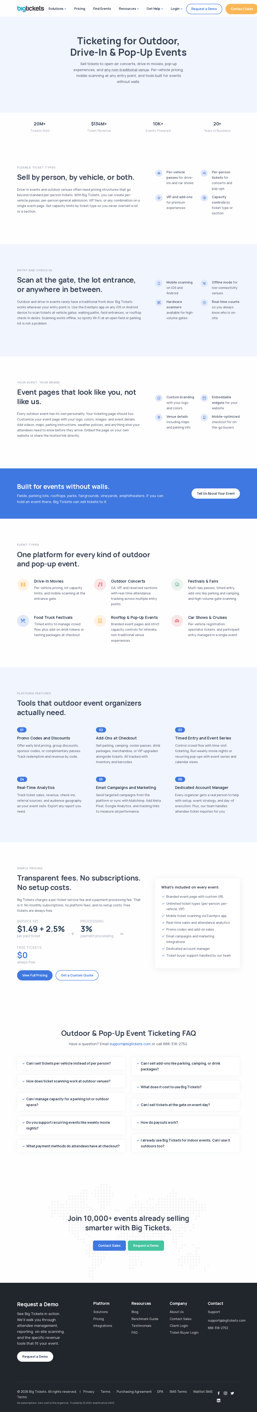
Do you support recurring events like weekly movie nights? (68, 1125)
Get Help (153, 8)
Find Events (102, 8)
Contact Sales (109, 1245)
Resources (127, 8)
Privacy (88, 1391)
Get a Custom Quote (77, 975)
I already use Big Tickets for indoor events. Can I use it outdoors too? (185, 1143)
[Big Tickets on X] (232, 1393)
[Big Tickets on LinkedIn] (219, 1400)
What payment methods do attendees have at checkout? (73, 1146)
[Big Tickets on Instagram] (225, 1393)
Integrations (102, 1325)
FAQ (135, 1332)
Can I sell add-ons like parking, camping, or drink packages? (180, 1066)
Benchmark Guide (145, 1319)
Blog (135, 1312)
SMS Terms (178, 1391)
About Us (177, 1312)
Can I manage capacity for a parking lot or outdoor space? (67, 1102)
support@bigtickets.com (130, 1043)
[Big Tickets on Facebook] (219, 1393)
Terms (105, 1391)
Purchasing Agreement (134, 1391)
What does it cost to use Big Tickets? (171, 1087)
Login (175, 8)
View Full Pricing (34, 975)
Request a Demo (204, 9)
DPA (160, 1391)
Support (214, 1312)
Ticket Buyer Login (184, 1332)
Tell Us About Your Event (216, 493)
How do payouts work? (159, 1122)
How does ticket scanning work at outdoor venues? (68, 1081)
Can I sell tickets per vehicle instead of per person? (68, 1063)
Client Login (179, 1325)
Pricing (79, 8)
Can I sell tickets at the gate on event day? (175, 1104)
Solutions (55, 8)
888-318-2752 (175, 1043)
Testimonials (141, 1325)
